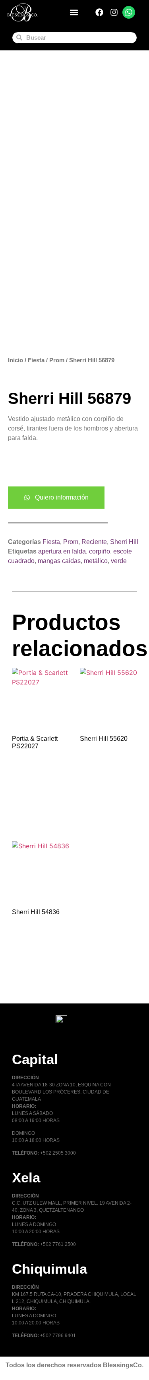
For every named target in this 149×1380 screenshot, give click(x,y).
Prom (56, 360)
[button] (74, 12)
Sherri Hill (124, 541)
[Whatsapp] (128, 12)
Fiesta (36, 360)
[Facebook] (99, 12)
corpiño (99, 551)
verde (119, 560)
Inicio (15, 360)
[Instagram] (114, 12)
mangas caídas (59, 560)
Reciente (94, 541)
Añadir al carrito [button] (32, 814)
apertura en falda (62, 551)
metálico (96, 560)
